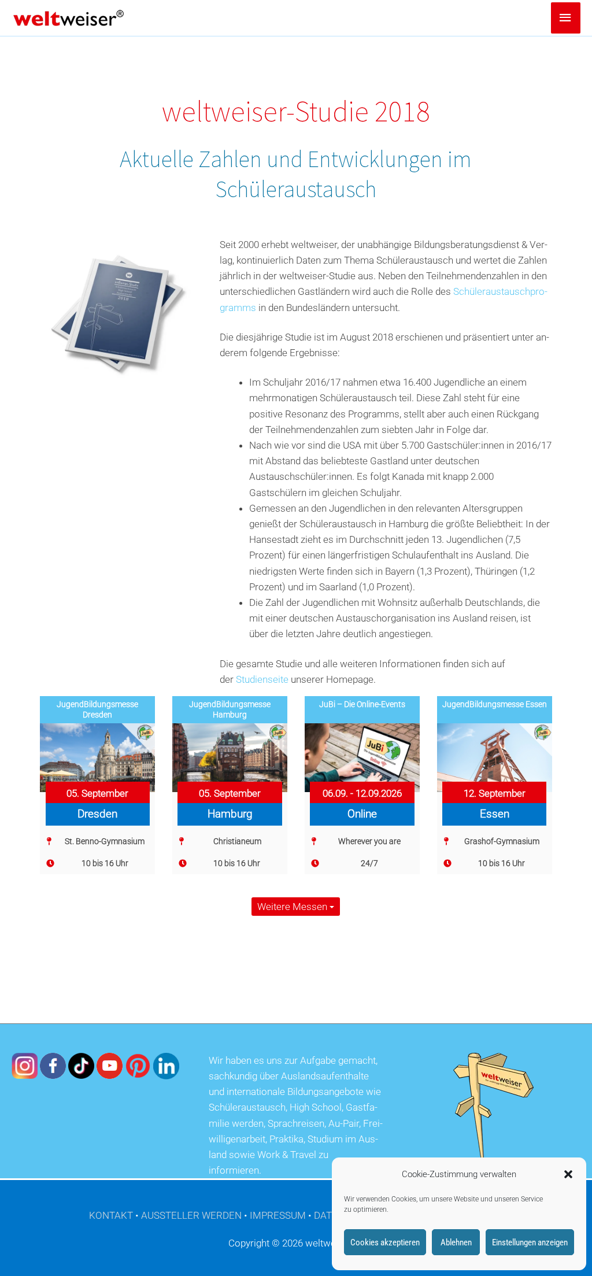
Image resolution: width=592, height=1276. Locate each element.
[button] (568, 1174)
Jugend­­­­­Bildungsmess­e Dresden (97, 709)
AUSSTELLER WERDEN (191, 1215)
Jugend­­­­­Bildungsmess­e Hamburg (230, 709)
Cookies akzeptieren (385, 1242)
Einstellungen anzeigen (530, 1242)
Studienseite (262, 679)
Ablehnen (456, 1242)
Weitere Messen (293, 906)
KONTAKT (111, 1215)
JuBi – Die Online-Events (362, 704)
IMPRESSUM (278, 1215)
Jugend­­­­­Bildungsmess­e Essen (494, 704)
